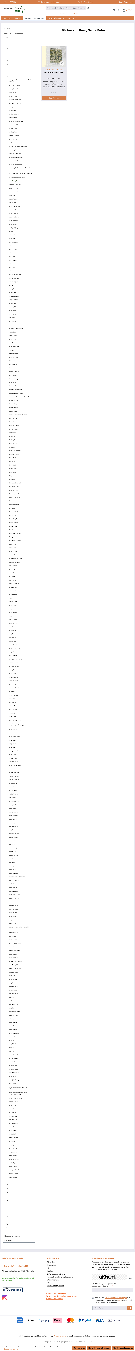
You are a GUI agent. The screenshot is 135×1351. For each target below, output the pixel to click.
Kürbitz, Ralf (12, 1134)
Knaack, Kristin (13, 544)
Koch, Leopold (13, 619)
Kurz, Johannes (13, 1148)
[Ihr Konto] (118, 10)
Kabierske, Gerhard (14, 85)
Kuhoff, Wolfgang (14, 1080)
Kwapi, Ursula (13, 1177)
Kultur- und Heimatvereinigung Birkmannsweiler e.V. (18, 1088)
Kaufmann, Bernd (14, 210)
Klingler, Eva (12, 515)
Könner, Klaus (13, 758)
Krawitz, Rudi (12, 902)
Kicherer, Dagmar (14, 353)
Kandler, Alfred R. (14, 114)
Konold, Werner (13, 762)
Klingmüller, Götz (14, 519)
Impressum (51, 1265)
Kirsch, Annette (13, 418)
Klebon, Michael (13, 458)
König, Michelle (13, 740)
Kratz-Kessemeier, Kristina (16, 859)
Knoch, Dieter (13, 566)
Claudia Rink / (48, 70)
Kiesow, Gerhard (13, 364)
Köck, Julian (12, 652)
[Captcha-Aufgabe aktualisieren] (130, 1278)
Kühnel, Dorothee (14, 1073)
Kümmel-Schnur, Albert (15, 1098)
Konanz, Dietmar (13, 733)
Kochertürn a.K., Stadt (15, 648)
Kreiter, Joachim (13, 932)
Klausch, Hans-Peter (14, 451)
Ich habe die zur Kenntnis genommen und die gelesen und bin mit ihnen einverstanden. (113, 1300)
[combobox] (66, 8)
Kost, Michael (12, 798)
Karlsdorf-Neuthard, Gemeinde (18, 146)
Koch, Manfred (13, 623)
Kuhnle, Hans (12, 1076)
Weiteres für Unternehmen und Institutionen (64, 1296)
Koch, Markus (13, 627)
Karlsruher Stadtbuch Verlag (17, 177)
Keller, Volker (12, 271)
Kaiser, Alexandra (14, 89)
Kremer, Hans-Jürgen (15, 943)
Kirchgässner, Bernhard (16, 393)
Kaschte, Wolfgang (14, 188)
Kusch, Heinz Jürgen (14, 1159)
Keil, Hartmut (12, 231)
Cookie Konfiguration (55, 1286)
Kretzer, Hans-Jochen (15, 968)
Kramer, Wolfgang (14, 848)
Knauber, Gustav (13, 555)
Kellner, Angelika (13, 282)
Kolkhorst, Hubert (14, 702)
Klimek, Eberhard (14, 504)
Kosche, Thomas (13, 794)
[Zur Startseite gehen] (13, 10)
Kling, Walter (12, 508)
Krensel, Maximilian (14, 950)
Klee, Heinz (12, 461)
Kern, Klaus (12, 318)
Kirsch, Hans (12, 422)
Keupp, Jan (12, 350)
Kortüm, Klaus (13, 790)
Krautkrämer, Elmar (14, 895)
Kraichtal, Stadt (13, 837)
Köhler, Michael (13, 681)
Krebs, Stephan (13, 913)
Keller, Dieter (12, 253)
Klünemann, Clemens (15, 540)
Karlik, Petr (12, 143)
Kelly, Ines (11, 285)
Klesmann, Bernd (14, 494)
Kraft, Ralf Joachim (14, 833)
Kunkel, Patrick (13, 1109)
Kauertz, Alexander (14, 206)
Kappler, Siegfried (14, 125)
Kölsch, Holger (13, 717)
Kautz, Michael (13, 224)
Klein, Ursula (12, 476)
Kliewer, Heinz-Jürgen (15, 497)
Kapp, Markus (13, 118)
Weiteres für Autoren (54, 1299)
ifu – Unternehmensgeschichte (68, 13)
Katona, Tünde (13, 199)
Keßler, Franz (12, 339)
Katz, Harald (12, 203)
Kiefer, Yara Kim (13, 357)
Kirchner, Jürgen (13, 404)
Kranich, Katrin (13, 851)
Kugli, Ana (11, 1051)
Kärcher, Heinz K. (14, 128)
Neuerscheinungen (12, 1236)
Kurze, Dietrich (13, 1155)
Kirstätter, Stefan (14, 425)
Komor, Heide (13, 729)
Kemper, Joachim (14, 296)
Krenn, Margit (13, 947)
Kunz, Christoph (13, 1116)
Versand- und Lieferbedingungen (60, 1277)
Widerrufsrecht (53, 1280)
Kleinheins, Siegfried (15, 483)
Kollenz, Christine (14, 706)
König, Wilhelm (13, 747)
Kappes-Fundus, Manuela (16, 121)
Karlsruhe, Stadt (13, 161)
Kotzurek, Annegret (14, 801)
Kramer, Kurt (12, 844)
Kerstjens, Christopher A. (16, 328)
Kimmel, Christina (14, 371)
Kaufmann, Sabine (14, 217)
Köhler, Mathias (13, 677)
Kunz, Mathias (13, 1120)
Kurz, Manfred (13, 1152)
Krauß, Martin (13, 887)
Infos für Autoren (125, 2)
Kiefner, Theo (12, 361)
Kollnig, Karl (12, 713)
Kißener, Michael (13, 429)
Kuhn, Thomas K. (13, 1069)
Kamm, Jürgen (13, 107)
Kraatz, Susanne (13, 815)
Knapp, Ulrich (12, 548)
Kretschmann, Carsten (15, 961)
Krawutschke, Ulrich (14, 905)
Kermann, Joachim (14, 314)
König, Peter (12, 744)
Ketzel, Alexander (14, 346)
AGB (49, 1268)
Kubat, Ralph (12, 1040)
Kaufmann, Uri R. (13, 220)
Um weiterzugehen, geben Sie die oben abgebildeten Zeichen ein (107, 1284)
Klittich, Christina (13, 522)
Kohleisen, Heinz (13, 663)
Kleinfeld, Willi (13, 479)
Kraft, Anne (12, 830)
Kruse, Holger (13, 1029)
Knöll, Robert (12, 576)
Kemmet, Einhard (14, 292)
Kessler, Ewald (13, 336)
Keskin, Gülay (12, 332)
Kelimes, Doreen (13, 242)
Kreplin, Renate (13, 954)
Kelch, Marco (12, 238)
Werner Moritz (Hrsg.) (58, 70)
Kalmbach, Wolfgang (15, 100)
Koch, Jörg (11, 616)
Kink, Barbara (13, 375)
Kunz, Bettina (12, 1112)
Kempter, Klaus (13, 303)
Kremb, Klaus (12, 936)
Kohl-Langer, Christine (15, 659)
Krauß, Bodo (12, 884)
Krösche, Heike (13, 1019)
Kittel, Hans (12, 436)
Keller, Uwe (12, 267)
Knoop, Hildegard (14, 584)
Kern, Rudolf (12, 321)
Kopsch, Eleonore (14, 780)
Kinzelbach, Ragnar (14, 379)
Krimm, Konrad (13, 990)
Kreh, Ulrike (12, 920)
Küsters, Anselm (13, 1173)
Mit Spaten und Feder (54, 72)
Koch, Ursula (12, 641)
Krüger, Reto (12, 1026)
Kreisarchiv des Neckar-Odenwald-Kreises (19, 928)
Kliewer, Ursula (13, 501)
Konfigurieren (79, 1348)
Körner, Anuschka (14, 787)
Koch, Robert (12, 634)
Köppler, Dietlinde (14, 776)
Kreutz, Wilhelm (13, 979)
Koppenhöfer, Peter (14, 772)
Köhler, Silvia (12, 684)
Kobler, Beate (13, 605)
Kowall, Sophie (13, 805)
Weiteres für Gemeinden (56, 1293)
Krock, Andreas (13, 1001)
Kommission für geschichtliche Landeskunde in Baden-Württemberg (19, 725)
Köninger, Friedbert (14, 751)
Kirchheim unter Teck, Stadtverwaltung (20, 397)
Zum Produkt (54, 98)
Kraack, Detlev (13, 808)
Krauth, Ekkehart (13, 891)
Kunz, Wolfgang (13, 1123)
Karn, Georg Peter (14, 181)
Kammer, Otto (13, 110)
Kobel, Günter (13, 598)
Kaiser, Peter (12, 92)
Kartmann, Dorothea (15, 185)
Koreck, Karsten (13, 783)
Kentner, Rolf (12, 307)
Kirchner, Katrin (13, 407)
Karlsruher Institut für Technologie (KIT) (20, 173)
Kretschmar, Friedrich (15, 965)
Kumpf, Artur (12, 1105)
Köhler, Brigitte (13, 670)
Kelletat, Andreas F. (14, 278)
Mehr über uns (53, 1262)
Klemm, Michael (13, 490)
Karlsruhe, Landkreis (15, 153)
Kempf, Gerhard (13, 300)
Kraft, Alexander (13, 826)
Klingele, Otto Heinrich (15, 512)
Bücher (7, 28)
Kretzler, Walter (13, 972)
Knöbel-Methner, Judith (15, 558)
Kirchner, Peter (13, 411)
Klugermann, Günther (15, 533)
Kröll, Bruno (12, 1008)
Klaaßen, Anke (13, 440)
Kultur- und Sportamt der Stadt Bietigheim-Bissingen (18, 1093)
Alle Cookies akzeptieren (123, 1348)
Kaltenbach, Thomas (15, 103)
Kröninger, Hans (13, 1015)
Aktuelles (8, 1240)
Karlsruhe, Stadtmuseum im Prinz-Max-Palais (20, 169)
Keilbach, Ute (12, 235)
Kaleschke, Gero (13, 96)
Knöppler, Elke (13, 587)
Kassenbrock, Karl (14, 192)
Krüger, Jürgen (13, 1022)
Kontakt (50, 1271)
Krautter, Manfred (14, 898)
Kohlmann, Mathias (14, 688)
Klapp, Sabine (13, 443)
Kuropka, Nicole (13, 1138)
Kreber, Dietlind (13, 909)
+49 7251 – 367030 (15, 1266)
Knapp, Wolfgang (14, 551)
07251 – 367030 (9, 2)
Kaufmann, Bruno (14, 213)
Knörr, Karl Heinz (14, 591)
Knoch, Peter (12, 573)
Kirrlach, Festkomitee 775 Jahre (18, 415)
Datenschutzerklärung (56, 1274)
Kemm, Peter (12, 289)
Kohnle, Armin (13, 691)
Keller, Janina (12, 264)
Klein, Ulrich (12, 472)
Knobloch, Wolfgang (14, 562)
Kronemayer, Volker (14, 1011)
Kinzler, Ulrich (13, 382)
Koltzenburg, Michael (15, 720)
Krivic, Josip (12, 997)
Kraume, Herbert (14, 866)
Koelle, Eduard (13, 655)
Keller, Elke (12, 256)
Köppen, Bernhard (14, 769)
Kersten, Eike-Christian (15, 325)
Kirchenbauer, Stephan (15, 389)
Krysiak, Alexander (14, 1033)
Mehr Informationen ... (10, 1349)
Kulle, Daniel (12, 1083)
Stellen (50, 1283)
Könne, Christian (13, 754)
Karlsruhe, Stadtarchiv (15, 164)
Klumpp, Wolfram (14, 537)
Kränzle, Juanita (13, 855)
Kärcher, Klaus (13, 132)
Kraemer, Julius (13, 823)
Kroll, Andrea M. (13, 1004)
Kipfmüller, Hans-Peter (15, 386)
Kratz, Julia (12, 862)
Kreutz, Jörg (12, 976)
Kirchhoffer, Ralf (13, 400)
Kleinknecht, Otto (14, 486)
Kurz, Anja (12, 1145)
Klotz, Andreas (13, 530)
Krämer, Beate (13, 841)
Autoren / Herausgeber (14, 33)
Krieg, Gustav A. (13, 986)
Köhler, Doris (12, 673)
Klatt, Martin (12, 447)
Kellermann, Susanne (15, 274)
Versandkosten (60, 1336)
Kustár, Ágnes (13, 1163)
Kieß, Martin (12, 368)
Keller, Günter (13, 260)
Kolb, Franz (12, 699)
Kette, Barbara (13, 343)
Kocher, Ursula (13, 645)
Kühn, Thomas (13, 1065)
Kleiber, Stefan (13, 465)
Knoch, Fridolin (13, 569)
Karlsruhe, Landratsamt (15, 157)
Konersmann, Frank (14, 736)
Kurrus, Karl (12, 1141)
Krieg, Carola (12, 983)
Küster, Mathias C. (14, 1170)
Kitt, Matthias (12, 433)
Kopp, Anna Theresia (15, 765)
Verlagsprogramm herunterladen (51, 2)
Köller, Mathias (13, 709)
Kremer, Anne (13, 940)
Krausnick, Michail (14, 880)
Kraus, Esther (12, 869)
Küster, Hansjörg (13, 1166)
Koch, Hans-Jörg (13, 612)
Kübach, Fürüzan (13, 1037)
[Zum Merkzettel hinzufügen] (62, 63)
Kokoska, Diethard (14, 695)
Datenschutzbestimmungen (116, 1298)
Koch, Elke (12, 609)
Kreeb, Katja (12, 916)
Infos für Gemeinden (84, 2)
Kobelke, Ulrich (13, 602)
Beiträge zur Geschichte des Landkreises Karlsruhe (21, 81)
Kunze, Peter (12, 1127)
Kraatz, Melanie (13, 812)
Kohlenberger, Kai (14, 666)
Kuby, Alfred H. (13, 1044)
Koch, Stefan (12, 637)
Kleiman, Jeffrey (13, 469)
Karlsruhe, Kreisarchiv (15, 150)
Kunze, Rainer (13, 1130)
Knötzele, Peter (13, 594)
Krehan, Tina (12, 923)
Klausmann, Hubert (14, 454)
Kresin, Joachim (13, 958)
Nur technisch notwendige (99, 1348)
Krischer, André (13, 994)
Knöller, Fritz (12, 580)
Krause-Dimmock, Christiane (17, 877)
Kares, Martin (13, 139)
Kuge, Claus (12, 1047)
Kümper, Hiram (13, 1102)
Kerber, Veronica (13, 310)
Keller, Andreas (13, 246)
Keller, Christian (13, 249)
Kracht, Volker (13, 819)
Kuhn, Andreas (13, 1062)
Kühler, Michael (13, 1055)
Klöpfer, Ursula (13, 526)
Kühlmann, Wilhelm (14, 1058)
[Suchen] (87, 8)
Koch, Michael (13, 630)
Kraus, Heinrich (13, 873)
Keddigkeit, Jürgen (14, 228)
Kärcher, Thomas (14, 135)
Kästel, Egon (12, 195)
